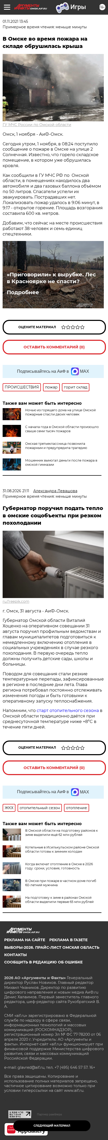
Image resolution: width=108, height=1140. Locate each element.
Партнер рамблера (49, 1114)
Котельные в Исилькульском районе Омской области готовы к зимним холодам (62, 849)
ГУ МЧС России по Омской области (37, 124)
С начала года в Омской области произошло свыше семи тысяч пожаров (62, 429)
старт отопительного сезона (68, 710)
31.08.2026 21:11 (16, 491)
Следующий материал (52, 1125)
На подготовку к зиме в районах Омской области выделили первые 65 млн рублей (59, 900)
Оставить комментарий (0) (54, 347)
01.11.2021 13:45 (15, 21)
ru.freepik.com (16, 601)
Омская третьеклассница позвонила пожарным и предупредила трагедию (56, 446)
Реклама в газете (68, 940)
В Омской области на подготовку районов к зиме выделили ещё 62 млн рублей (61, 833)
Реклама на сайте (24, 940)
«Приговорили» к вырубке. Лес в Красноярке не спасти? (51, 277)
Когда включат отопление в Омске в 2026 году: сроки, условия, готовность (59, 866)
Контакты (15, 954)
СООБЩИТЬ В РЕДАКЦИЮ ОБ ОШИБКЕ (43, 962)
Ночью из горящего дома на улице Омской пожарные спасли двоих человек (60, 412)
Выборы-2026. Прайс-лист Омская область (51, 947)
